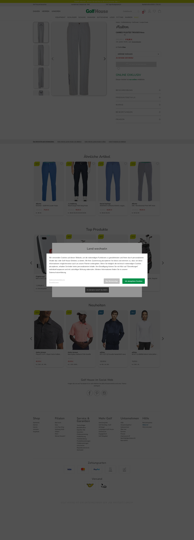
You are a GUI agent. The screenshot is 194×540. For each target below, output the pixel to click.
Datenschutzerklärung (57, 272)
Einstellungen (54, 282)
